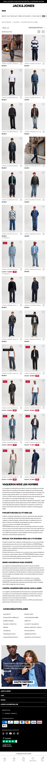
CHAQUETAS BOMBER (31, 617)
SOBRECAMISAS (8, 621)
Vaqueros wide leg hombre (29, 22)
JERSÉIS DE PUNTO (30, 634)
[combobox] (34, 27)
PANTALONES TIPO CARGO (33, 627)
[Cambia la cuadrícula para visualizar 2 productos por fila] (43, 32)
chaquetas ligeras (28, 552)
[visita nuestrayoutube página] (10, 734)
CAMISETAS (6, 630)
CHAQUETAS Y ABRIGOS (11, 617)
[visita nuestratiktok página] (18, 734)
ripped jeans (6, 524)
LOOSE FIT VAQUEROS (31, 624)
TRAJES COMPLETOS (9, 624)
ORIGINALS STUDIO (9, 634)
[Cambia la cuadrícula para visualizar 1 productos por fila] (39, 32)
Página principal (6, 22)
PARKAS (5, 627)
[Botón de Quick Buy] (21, 64)
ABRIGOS (27, 621)
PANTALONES (28, 614)
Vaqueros (16, 22)
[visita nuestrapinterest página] (14, 734)
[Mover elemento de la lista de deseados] (20, 36)
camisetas (36, 542)
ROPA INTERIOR (29, 630)
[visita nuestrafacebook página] (3, 734)
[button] (12, 48)
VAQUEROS (6, 614)
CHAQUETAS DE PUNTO (10, 637)
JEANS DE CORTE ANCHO (32, 637)
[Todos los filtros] (12, 27)
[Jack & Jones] (23, 6)
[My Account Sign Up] (23, 666)
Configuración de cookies (23, 753)
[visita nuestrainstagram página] (7, 734)
